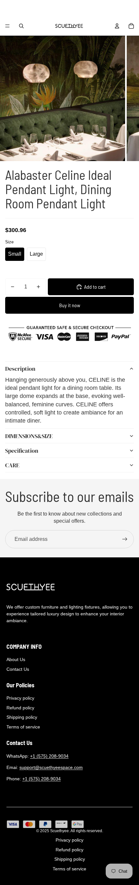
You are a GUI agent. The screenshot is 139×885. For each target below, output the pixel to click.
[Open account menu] (117, 26)
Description (20, 369)
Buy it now (69, 305)
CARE (12, 465)
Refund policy (20, 707)
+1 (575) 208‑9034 (49, 756)
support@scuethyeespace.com (51, 767)
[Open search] (21, 26)
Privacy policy (20, 698)
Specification (21, 451)
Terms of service (23, 726)
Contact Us (17, 669)
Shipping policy (21, 717)
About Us (15, 659)
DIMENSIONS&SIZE (29, 436)
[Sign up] (125, 539)
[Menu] (7, 25)
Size (9, 241)
